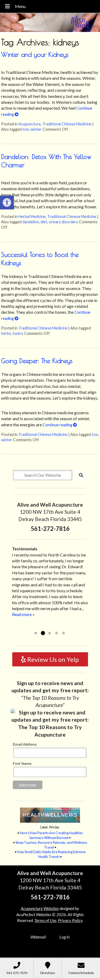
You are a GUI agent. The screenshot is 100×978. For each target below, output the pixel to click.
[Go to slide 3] (49, 633)
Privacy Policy (70, 920)
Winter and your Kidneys (35, 54)
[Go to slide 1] (35, 633)
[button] (7, 202)
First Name (22, 763)
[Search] (81, 475)
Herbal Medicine (32, 216)
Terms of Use (45, 920)
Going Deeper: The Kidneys (37, 360)
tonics (18, 333)
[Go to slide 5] (63, 633)
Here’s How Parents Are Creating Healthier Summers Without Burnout (51, 835)
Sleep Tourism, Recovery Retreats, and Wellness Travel (51, 844)
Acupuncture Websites (40, 908)
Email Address (25, 744)
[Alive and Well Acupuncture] (50, 23)
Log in (64, 936)
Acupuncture (29, 124)
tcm (25, 129)
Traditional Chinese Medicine (66, 124)
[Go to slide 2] (42, 633)
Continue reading (58, 425)
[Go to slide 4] (56, 633)
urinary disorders (63, 222)
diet (44, 222)
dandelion (30, 222)
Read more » (50, 626)
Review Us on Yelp (52, 659)
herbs (6, 333)
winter (36, 129)
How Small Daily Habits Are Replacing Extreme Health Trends (51, 854)
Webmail (38, 936)
